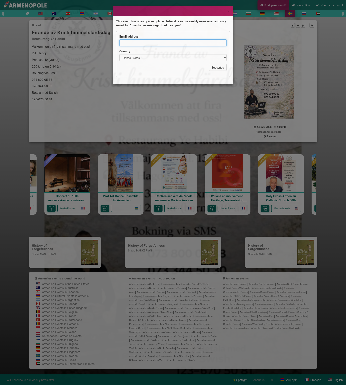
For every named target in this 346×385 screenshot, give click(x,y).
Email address (129, 36)
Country (124, 51)
